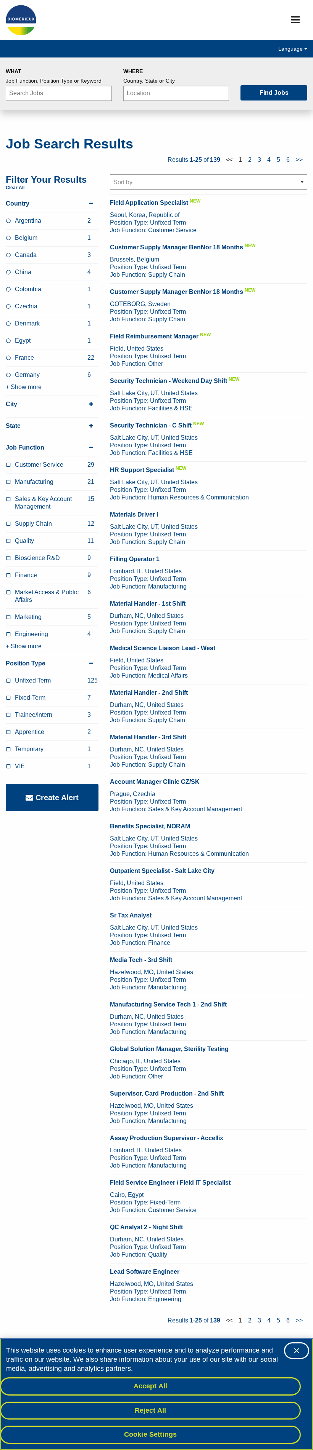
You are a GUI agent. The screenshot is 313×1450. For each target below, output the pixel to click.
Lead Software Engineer (144, 1271)
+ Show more (24, 387)
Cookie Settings (150, 1434)
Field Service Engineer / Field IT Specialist (170, 1182)
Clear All (15, 187)
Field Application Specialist (149, 202)
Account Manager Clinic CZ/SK (155, 781)
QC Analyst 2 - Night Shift (146, 1227)
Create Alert (56, 797)
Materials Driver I (134, 514)
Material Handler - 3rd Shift (148, 737)
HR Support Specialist (142, 470)
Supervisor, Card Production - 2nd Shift (167, 1093)
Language (291, 49)
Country (17, 203)
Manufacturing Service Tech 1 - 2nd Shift (168, 1004)
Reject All (150, 1410)
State (13, 426)
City (11, 404)
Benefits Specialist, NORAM (150, 826)
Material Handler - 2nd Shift (149, 692)
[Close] (296, 1350)
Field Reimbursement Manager (154, 336)
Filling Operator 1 (135, 559)
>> (299, 159)
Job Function (25, 447)
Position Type (25, 663)
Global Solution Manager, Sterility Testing (169, 1049)
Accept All (151, 1386)
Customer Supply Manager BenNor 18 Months (176, 247)
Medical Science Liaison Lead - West (162, 648)
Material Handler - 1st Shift (148, 603)
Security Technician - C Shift (151, 425)
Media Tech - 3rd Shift (141, 960)
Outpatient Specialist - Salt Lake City (162, 871)
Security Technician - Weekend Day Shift (168, 381)
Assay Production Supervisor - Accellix (166, 1138)
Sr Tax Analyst (131, 915)
